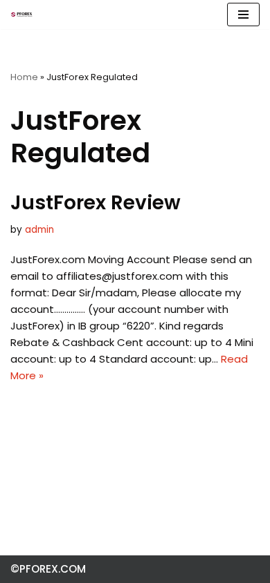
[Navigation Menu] (243, 14)
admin (39, 229)
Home (24, 77)
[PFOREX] (21, 14)
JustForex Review (95, 202)
